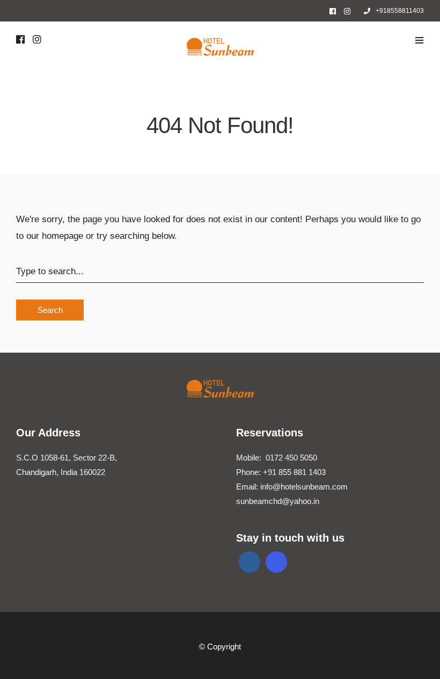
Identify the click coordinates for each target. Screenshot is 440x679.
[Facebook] (249, 562)
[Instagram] (347, 11)
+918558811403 (400, 10)
